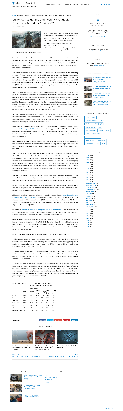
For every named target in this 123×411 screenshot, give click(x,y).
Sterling (101, 130)
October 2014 (90, 187)
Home (14, 15)
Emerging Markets (91, 130)
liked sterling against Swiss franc (29, 129)
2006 (88, 224)
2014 (88, 181)
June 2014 (89, 196)
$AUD (107, 130)
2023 (88, 162)
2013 (88, 209)
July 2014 (89, 194)
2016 (88, 177)
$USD (87, 117)
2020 (88, 168)
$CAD (87, 133)
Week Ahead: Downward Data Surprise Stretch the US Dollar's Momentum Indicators (102, 80)
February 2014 (90, 204)
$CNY (103, 143)
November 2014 (91, 185)
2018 (88, 173)
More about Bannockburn (98, 37)
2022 (88, 164)
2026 (88, 155)
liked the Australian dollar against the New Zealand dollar (42, 210)
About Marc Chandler (70, 4)
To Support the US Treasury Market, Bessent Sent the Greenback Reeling (101, 95)
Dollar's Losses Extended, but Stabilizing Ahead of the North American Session (102, 102)
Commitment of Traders (23, 15)
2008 (88, 220)
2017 (88, 175)
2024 (88, 160)
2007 (88, 222)
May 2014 (89, 198)
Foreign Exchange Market (93, 137)
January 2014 (90, 207)
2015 (88, 179)
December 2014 (91, 183)
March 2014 (90, 202)
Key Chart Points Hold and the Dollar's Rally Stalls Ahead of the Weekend (21, 347)
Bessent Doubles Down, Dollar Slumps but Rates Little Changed (33, 377)
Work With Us (86, 4)
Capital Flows (89, 143)
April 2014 (89, 200)
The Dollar (88, 124)
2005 (88, 226)
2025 (88, 158)
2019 (88, 170)
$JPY (101, 124)
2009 (88, 218)
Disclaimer (48, 382)
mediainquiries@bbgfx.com (98, 51)
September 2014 (91, 189)
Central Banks (96, 133)
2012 (88, 212)
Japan (93, 117)
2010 (88, 216)
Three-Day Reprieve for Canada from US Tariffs (31, 396)
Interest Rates (101, 140)
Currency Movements (92, 120)
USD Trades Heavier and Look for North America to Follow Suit (102, 88)
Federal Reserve (90, 127)
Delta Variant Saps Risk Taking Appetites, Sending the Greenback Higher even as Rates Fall (44, 347)
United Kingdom (90, 140)
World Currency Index (53, 4)
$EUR (102, 120)
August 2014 (90, 192)
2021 (88, 166)
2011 (88, 214)
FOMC (97, 143)
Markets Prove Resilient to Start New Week (66, 346)
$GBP (99, 127)
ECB (96, 124)
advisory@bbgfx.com (100, 65)
